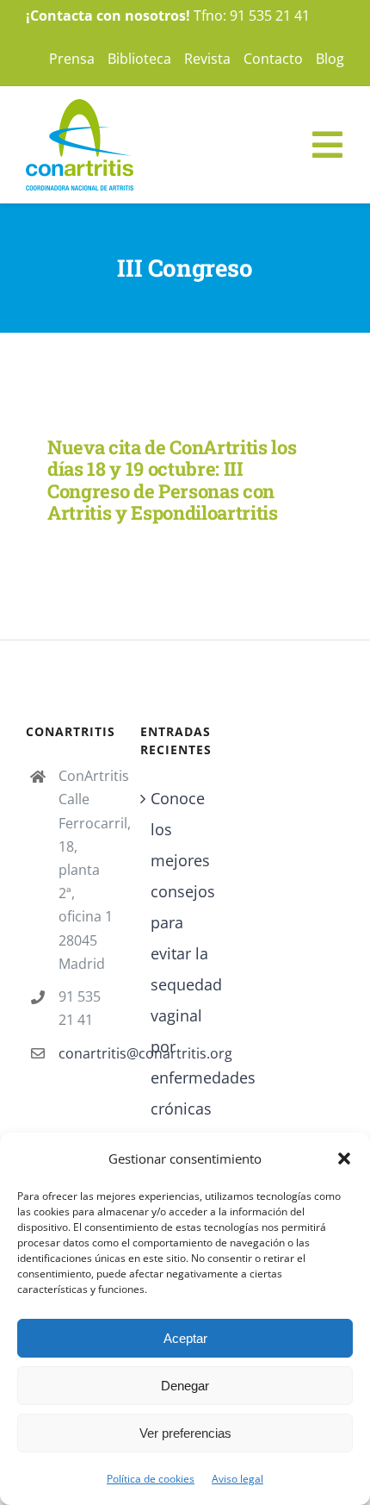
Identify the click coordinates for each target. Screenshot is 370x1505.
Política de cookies (150, 1478)
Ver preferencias (185, 1433)
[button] (344, 1158)
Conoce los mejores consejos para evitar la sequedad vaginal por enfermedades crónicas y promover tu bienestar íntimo (185, 1031)
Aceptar (185, 1338)
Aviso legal (237, 1478)
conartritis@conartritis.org (86, 1053)
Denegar (185, 1385)
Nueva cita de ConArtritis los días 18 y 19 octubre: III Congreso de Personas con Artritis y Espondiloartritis (171, 479)
